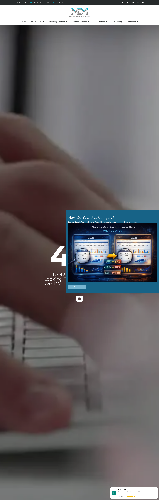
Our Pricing (117, 22)
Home (23, 22)
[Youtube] (143, 2)
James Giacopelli (124, 490)
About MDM (36, 22)
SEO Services (99, 22)
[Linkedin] (132, 2)
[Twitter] (127, 2)
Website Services (79, 22)
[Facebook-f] (122, 2)
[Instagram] (138, 2)
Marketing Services (56, 22)
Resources (131, 22)
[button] (157, 487)
